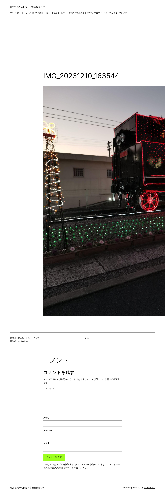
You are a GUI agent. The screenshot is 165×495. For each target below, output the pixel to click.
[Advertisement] (82, 46)
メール (47, 430)
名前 (46, 418)
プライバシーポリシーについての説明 (26, 13)
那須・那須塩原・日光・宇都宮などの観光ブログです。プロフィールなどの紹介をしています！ (87, 13)
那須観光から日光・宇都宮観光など (27, 7)
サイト (46, 443)
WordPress (149, 487)
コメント (48, 388)
